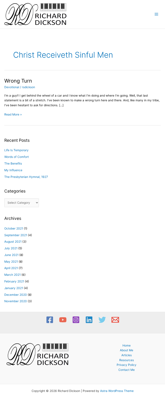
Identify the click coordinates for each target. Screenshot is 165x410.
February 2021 (14, 281)
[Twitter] (102, 320)
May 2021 (11, 261)
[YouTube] (63, 320)
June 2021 (11, 255)
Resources (126, 360)
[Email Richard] (115, 320)
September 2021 (15, 235)
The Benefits (13, 163)
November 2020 (15, 301)
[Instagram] (76, 320)
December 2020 (15, 294)
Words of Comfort (16, 157)
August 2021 (12, 241)
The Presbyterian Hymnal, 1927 (26, 177)
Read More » (13, 114)
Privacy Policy (126, 365)
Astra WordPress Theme (117, 391)
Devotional (11, 87)
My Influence (13, 170)
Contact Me (126, 369)
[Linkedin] (89, 320)
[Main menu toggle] (156, 14)
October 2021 (13, 228)
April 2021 (11, 268)
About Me (126, 350)
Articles (126, 355)
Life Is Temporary (16, 150)
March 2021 (12, 274)
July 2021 (10, 248)
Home (126, 345)
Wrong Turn (18, 81)
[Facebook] (49, 320)
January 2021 (13, 288)
